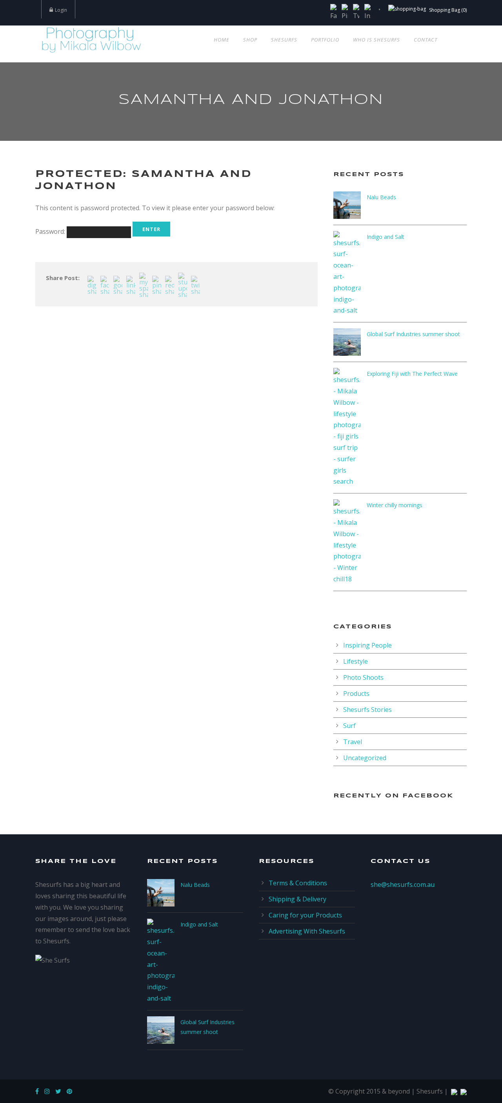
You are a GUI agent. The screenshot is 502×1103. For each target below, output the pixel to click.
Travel (352, 741)
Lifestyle (355, 661)
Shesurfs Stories (367, 709)
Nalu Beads (381, 197)
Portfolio (325, 39)
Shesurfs (284, 39)
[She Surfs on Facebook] (39, 1091)
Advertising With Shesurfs (307, 931)
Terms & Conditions (298, 883)
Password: (51, 231)
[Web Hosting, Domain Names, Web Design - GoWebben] (463, 1091)
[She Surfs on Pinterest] (71, 1091)
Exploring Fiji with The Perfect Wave (412, 373)
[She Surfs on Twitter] (60, 1091)
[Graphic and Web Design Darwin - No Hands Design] (453, 1091)
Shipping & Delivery (297, 899)
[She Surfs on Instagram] (49, 1091)
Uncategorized (364, 758)
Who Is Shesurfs (376, 39)
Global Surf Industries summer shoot (413, 334)
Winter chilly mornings (394, 505)
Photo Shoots (363, 677)
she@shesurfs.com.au (403, 884)
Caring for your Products (305, 915)
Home (221, 39)
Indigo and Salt (385, 236)
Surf (349, 725)
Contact (425, 39)
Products (356, 693)
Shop (250, 39)
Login (61, 10)
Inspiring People (367, 645)
